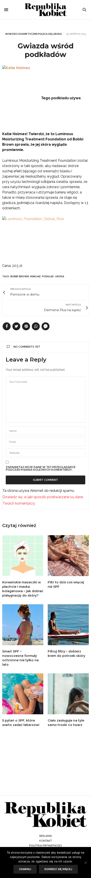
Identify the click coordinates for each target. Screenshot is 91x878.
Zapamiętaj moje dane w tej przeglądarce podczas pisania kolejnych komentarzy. (41, 468)
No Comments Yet (26, 346)
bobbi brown (19, 276)
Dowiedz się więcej (58, 869)
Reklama (45, 836)
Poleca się (45, 34)
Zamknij (25, 869)
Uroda (57, 34)
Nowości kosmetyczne (21, 34)
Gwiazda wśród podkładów (46, 50)
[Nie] (85, 862)
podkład (48, 276)
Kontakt (45, 841)
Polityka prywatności (45, 845)
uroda (59, 276)
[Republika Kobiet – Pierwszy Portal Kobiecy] (46, 9)
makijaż (35, 276)
